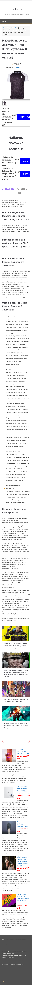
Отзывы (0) (22, 190)
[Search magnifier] (27, 741)
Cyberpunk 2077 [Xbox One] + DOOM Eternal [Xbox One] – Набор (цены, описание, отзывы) (15, 646)
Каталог (5, 982)
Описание (8, 188)
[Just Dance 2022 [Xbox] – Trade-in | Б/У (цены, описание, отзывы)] (16, 689)
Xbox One (14, 28)
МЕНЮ (4, 21)
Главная (6, 28)
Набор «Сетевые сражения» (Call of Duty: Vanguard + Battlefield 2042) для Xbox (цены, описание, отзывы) (16, 726)
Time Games (16, 9)
